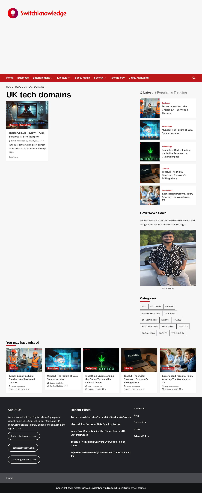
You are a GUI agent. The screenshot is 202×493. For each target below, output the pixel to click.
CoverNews (123, 487)
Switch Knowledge (18, 141)
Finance (177, 320)
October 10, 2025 (171, 389)
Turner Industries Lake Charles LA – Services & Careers (175, 110)
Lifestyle (62, 77)
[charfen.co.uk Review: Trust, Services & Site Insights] (27, 115)
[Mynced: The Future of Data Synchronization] (150, 129)
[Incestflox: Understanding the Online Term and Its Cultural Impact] (150, 151)
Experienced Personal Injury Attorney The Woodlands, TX (177, 197)
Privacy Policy (141, 436)
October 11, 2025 (94, 389)
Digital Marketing (139, 77)
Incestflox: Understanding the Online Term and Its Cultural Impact (176, 153)
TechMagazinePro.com (23, 459)
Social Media (82, 77)
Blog (136, 415)
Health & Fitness (150, 327)
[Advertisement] (101, 50)
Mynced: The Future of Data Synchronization (96, 424)
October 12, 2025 (18, 389)
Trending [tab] (180, 92)
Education (170, 313)
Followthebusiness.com (23, 435)
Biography (155, 307)
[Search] (194, 78)
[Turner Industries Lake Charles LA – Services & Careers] (150, 107)
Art (144, 307)
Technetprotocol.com (23, 447)
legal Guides (167, 190)
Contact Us (140, 422)
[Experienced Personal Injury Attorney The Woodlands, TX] (150, 194)
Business (23, 77)
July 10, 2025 (34, 141)
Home (9, 77)
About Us (139, 408)
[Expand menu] (51, 78)
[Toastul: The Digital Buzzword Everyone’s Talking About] (150, 173)
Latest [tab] (147, 92)
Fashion (165, 320)
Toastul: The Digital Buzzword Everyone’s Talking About (174, 175)
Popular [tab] (162, 92)
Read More (13, 157)
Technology (117, 77)
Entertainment (41, 77)
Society (98, 77)
